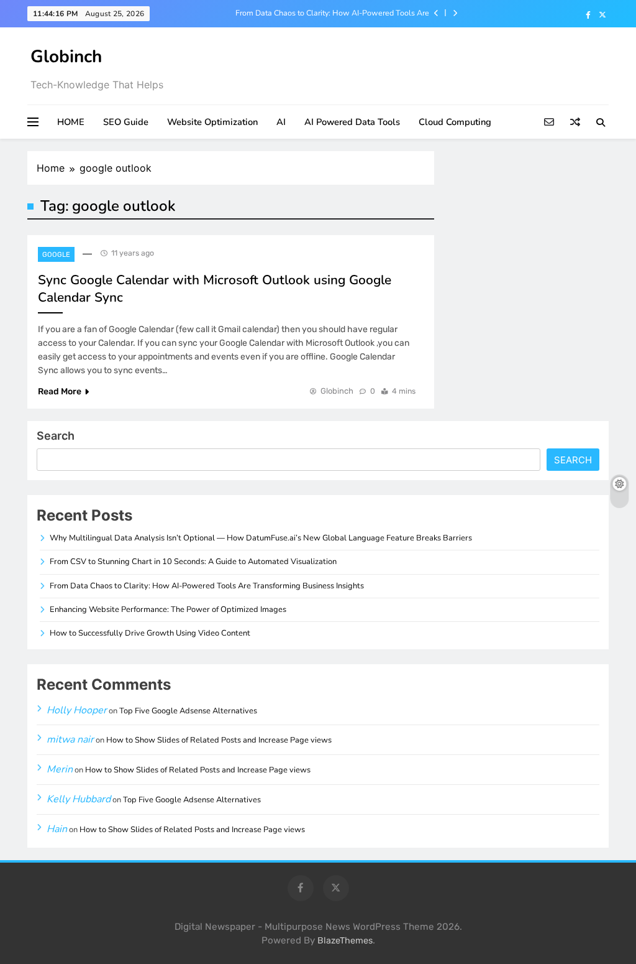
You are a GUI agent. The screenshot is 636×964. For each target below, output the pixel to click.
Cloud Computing (455, 122)
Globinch (66, 56)
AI (281, 122)
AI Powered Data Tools (352, 122)
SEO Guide (125, 122)
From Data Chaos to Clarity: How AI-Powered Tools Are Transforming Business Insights (332, 13)
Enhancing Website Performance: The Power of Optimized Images (168, 609)
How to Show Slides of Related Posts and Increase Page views (219, 740)
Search (56, 435)
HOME (70, 122)
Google (56, 255)
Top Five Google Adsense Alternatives (188, 710)
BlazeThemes (345, 940)
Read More (59, 391)
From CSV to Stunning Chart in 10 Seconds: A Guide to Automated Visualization (193, 561)
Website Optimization (212, 122)
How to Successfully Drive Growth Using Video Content (150, 633)
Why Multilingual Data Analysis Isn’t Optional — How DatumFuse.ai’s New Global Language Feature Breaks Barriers (261, 538)
